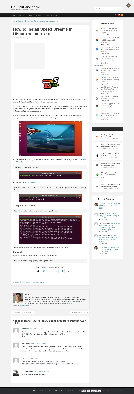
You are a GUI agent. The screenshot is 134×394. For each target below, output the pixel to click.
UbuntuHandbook (25, 6)
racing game (25, 282)
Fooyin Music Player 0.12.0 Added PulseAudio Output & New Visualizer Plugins (109, 226)
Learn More (96, 391)
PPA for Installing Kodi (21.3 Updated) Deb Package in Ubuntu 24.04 (109, 249)
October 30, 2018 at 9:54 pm (34, 329)
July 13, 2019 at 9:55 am (31, 358)
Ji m (100, 204)
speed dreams (33, 282)
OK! (83, 391)
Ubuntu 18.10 (42, 282)
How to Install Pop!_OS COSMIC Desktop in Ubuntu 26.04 (109, 206)
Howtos (16, 282)
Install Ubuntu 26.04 (51, 15)
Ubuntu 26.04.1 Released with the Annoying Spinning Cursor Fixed (110, 79)
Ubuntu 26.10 (21, 15)
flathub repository (30, 182)
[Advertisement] (29, 56)
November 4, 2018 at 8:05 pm (37, 343)
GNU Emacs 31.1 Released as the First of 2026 (110, 97)
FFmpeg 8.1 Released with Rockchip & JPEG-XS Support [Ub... (110, 175)
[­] (67, 1)
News (30, 15)
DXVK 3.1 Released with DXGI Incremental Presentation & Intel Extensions (109, 60)
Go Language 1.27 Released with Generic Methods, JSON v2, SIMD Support (110, 115)
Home (13, 15)
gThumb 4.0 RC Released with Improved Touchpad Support (109, 30)
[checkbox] (128, 5)
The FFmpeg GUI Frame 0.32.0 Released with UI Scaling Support (108, 238)
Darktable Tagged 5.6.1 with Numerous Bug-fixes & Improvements (110, 106)
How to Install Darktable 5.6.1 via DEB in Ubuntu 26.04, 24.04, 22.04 (110, 40)
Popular (107, 129)
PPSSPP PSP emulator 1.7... (23, 312)
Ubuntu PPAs (38, 15)
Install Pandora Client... (78, 312)
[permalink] (86, 282)
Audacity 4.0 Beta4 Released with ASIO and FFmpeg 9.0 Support (110, 70)
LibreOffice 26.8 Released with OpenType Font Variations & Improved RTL (110, 89)
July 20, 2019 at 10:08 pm (41, 371)
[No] (131, 391)
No (88, 391)
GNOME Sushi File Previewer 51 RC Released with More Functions (110, 49)
